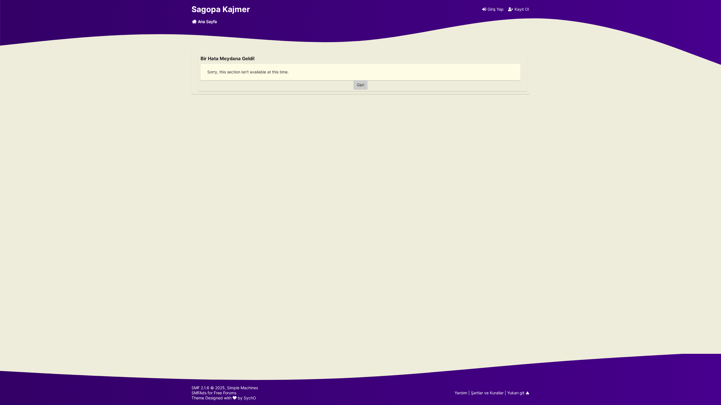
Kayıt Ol (522, 9)
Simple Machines (242, 387)
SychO (250, 397)
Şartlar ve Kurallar (487, 392)
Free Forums (225, 392)
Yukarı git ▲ (518, 392)
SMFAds (199, 392)
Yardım (461, 392)
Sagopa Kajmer (221, 9)
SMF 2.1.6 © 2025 (208, 387)
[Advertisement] (360, 135)
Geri (360, 84)
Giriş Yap (496, 9)
